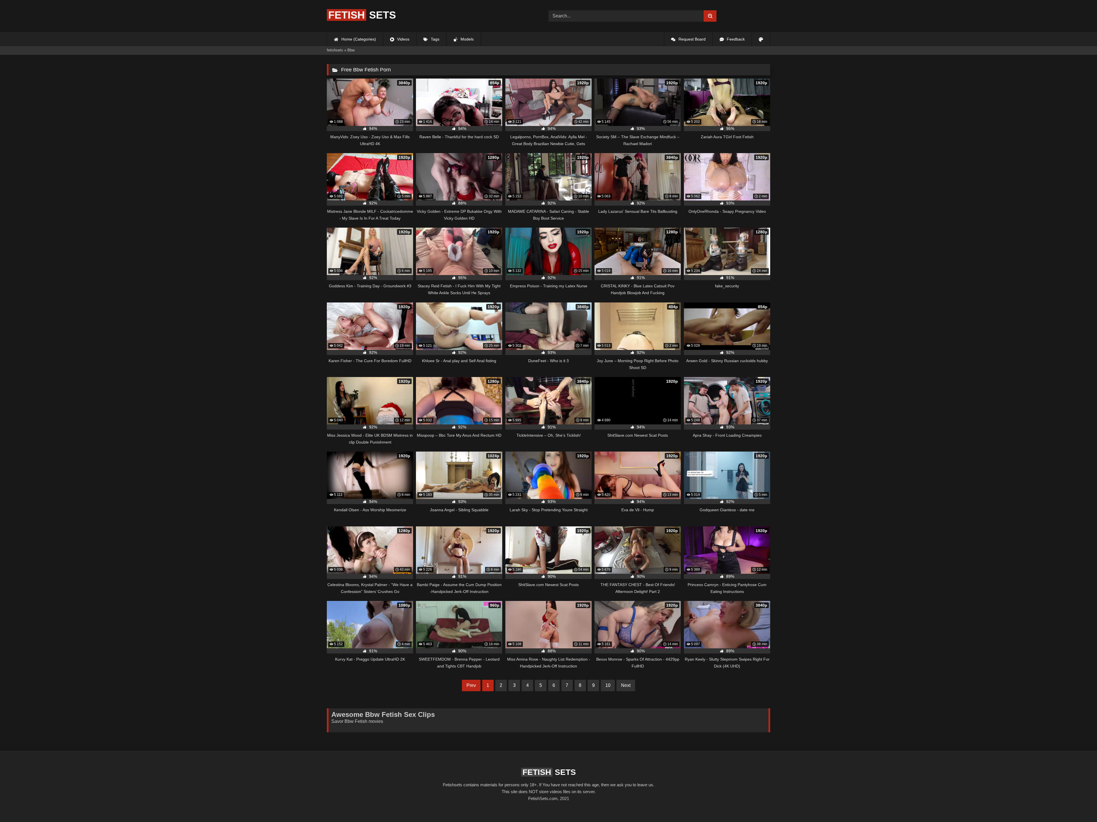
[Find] (710, 16)
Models (466, 39)
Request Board (691, 39)
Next (625, 685)
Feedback (735, 39)
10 (607, 685)
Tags (434, 39)
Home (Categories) (358, 39)
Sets (362, 15)
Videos (402, 39)
